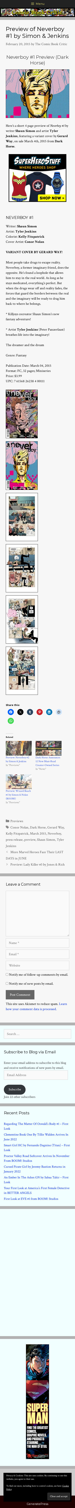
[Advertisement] (37, 1271)
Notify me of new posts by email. (31, 983)
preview (29, 839)
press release (14, 839)
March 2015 (38, 833)
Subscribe (15, 1089)
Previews (16, 821)
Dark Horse (38, 827)
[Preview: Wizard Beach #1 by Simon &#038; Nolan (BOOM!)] (19, 781)
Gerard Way (55, 827)
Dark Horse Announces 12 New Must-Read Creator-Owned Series (48, 761)
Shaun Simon (46, 839)
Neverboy (54, 833)
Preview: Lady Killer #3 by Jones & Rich (37, 864)
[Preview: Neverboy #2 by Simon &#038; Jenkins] (19, 748)
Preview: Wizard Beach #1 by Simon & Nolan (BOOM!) (18, 794)
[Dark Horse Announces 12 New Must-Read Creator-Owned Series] (49, 748)
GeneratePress (37, 1504)
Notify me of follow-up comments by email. (38, 974)
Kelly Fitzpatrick (17, 833)
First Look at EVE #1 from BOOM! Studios (31, 1199)
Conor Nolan (19, 827)
